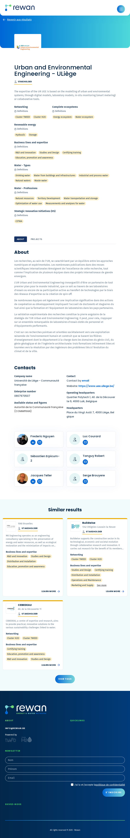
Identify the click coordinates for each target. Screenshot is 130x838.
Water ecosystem (84, 117)
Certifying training (72, 152)
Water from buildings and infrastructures (54, 175)
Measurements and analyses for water (65, 203)
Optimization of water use (29, 203)
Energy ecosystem (62, 117)
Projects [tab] (36, 239)
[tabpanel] (65, 368)
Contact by (78, 380)
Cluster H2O (40, 117)
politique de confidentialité (110, 784)
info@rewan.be (15, 728)
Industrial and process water (93, 175)
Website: (90, 386)
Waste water (40, 180)
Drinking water (23, 175)
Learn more (51, 591)
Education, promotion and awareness (34, 157)
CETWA (19, 221)
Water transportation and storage (81, 198)
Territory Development (49, 198)
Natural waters (23, 180)
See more (102, 585)
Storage (33, 134)
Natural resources (25, 198)
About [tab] (20, 239)
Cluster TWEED (23, 117)
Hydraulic (20, 134)
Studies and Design (49, 152)
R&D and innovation (26, 152)
